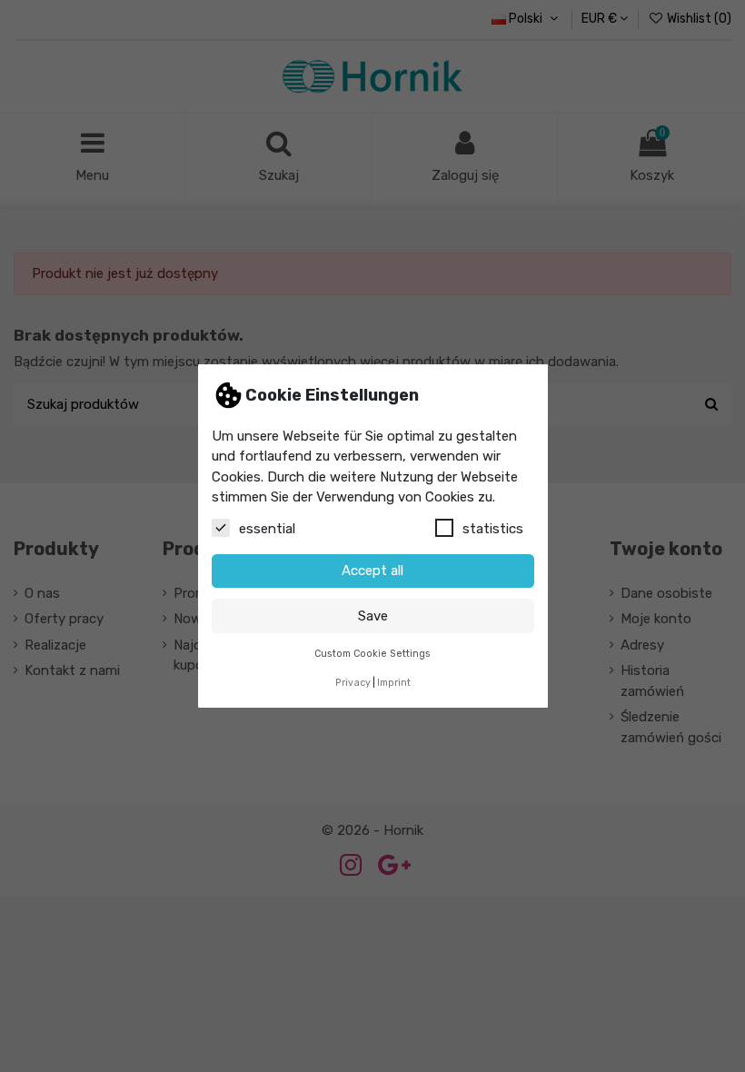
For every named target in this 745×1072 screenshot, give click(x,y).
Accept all (372, 570)
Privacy (353, 683)
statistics (492, 529)
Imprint (394, 683)
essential (267, 529)
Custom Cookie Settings (372, 654)
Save (373, 616)
